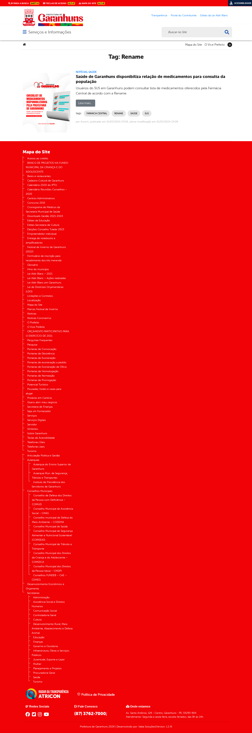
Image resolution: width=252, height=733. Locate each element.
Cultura (37, 619)
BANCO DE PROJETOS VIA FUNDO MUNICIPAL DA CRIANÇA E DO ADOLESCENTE (47, 167)
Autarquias (33, 460)
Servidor (32, 424)
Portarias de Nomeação (41, 375)
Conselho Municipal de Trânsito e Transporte (52, 546)
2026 (111, 726)
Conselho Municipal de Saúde (50, 526)
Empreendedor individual (41, 233)
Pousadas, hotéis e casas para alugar (43, 391)
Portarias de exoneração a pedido (46, 362)
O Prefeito (33, 322)
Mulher (37, 664)
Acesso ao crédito (37, 158)
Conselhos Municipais (39, 491)
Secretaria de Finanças (40, 406)
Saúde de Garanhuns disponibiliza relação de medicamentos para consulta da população (150, 79)
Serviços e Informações (49, 32)
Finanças (38, 641)
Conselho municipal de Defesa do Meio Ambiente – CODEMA (52, 519)
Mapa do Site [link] (92, 3)
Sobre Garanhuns (37, 433)
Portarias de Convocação (41, 349)
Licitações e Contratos (40, 296)
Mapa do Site (193, 44)
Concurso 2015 (36, 202)
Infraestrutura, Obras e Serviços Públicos (50, 653)
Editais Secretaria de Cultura (43, 225)
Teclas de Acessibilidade (41, 437)
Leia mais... (85, 103)
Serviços (32, 415)
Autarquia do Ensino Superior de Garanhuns (51, 466)
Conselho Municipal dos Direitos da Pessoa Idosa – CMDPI (51, 568)
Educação (38, 637)
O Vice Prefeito (215, 44)
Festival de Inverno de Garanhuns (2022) (46, 249)
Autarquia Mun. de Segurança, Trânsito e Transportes (50, 475)
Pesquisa (32, 344)
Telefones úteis (36, 446)
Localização (34, 300)
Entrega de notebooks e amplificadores (40, 240)
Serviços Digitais (36, 420)
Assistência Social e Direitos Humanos (48, 604)
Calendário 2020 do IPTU (42, 185)
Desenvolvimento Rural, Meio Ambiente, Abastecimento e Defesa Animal (52, 628)
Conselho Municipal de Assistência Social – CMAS (52, 511)
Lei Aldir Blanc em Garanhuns (44, 282)
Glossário (32, 264)
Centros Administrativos (41, 198)
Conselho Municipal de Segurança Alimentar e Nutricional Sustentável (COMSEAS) (52, 535)
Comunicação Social (45, 610)
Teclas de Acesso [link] (60, 3)
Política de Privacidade (97, 694)
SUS (147, 113)
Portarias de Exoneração (41, 358)
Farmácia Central (97, 113)
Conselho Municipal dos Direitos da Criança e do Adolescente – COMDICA (51, 557)
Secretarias (33, 593)
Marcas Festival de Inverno (42, 309)
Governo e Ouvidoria (45, 646)
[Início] (24, 44)
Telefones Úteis (36, 442)
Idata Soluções (147, 726)
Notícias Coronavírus (39, 318)
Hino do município (38, 269)
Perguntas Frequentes (39, 340)
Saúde (93, 72)
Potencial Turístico (37, 384)
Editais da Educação (38, 220)
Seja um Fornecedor (39, 411)
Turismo (32, 451)
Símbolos (32, 429)
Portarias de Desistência (41, 353)
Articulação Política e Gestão (43, 455)
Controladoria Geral (44, 615)
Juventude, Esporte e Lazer (49, 659)
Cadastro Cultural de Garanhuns (45, 180)
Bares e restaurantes (39, 176)
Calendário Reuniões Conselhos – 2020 (46, 191)
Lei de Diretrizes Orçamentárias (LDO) (44, 289)
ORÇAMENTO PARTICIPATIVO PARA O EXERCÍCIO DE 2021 (47, 333)
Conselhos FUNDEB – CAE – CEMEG (49, 577)
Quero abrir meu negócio (42, 402)
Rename (118, 113)
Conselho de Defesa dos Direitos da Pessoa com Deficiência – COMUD (52, 500)
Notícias (81, 72)
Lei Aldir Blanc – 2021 (39, 273)
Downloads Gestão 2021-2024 (45, 216)
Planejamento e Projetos (47, 668)
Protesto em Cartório (39, 398)
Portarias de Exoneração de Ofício (47, 366)
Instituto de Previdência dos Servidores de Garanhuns (48, 484)
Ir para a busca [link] (24, 3)
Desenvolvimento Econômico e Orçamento (45, 586)
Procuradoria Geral (44, 672)
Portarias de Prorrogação (41, 380)
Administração (41, 597)
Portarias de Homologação (42, 371)
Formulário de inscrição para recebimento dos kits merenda (43, 258)
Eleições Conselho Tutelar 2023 (45, 229)
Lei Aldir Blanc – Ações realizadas (46, 278)
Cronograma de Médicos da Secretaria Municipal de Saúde (43, 209)
